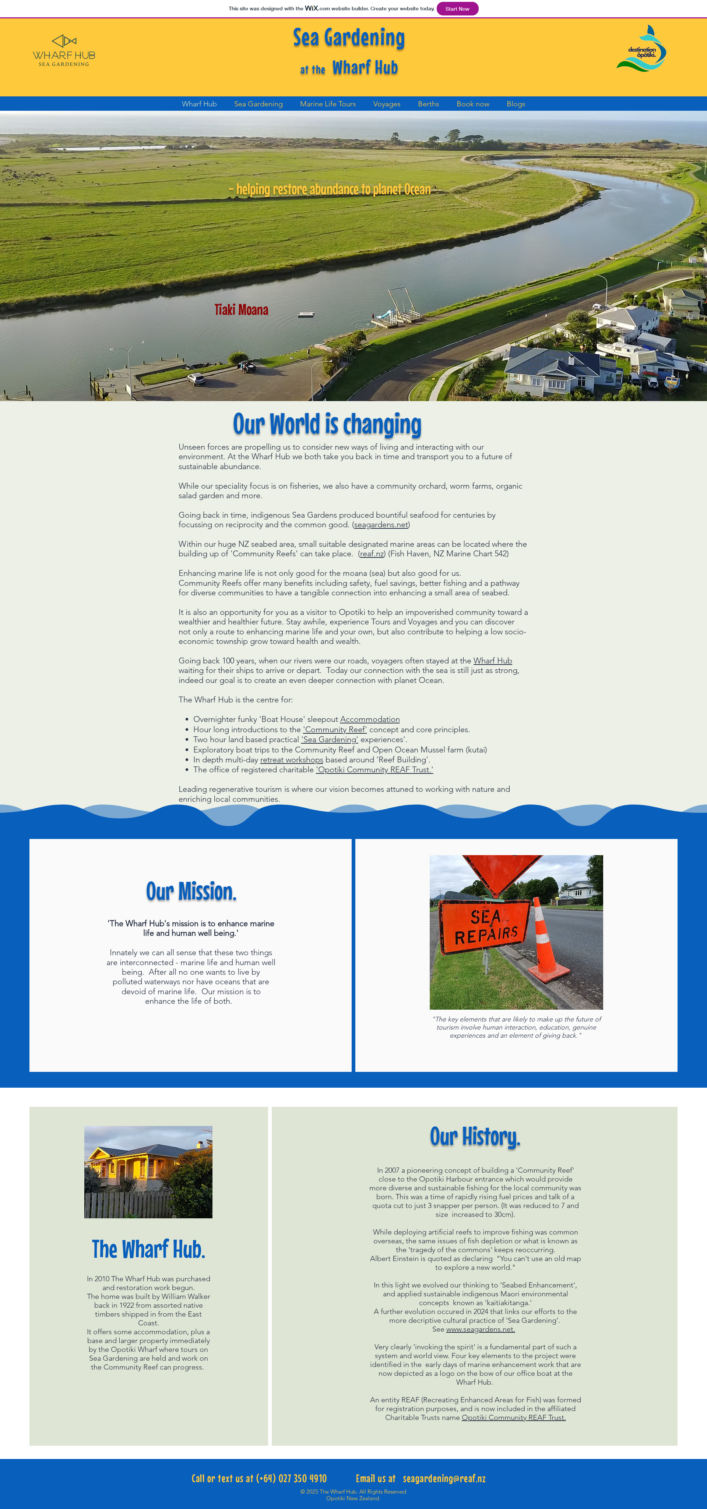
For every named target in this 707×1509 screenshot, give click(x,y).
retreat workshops (291, 760)
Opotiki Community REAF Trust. (514, 1417)
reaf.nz (372, 554)
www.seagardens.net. (480, 1329)
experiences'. (383, 739)
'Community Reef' (335, 729)
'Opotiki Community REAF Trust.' (374, 770)
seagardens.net (381, 524)
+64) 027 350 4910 (293, 1478)
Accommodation (370, 719)
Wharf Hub (493, 661)
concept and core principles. (418, 729)
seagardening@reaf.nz (444, 1478)
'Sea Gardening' (329, 739)
